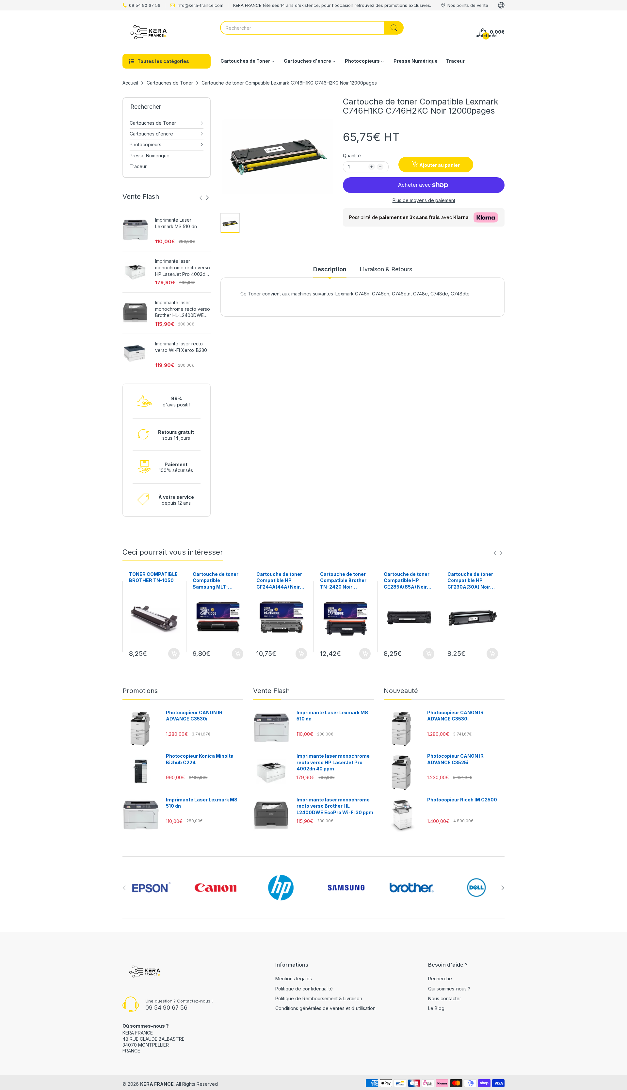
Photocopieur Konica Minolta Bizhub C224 (199, 759)
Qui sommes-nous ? (449, 988)
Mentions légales (293, 978)
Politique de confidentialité (304, 988)
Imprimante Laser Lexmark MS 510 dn (176, 223)
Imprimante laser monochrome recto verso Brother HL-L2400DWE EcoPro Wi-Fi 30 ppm (182, 309)
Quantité (352, 155)
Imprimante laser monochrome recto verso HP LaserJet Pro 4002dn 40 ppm (182, 267)
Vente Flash (271, 691)
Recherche (440, 978)
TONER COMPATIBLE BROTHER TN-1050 (153, 577)
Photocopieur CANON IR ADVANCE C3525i (455, 759)
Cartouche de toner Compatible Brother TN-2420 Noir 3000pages (343, 580)
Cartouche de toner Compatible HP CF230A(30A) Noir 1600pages (470, 580)
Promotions (140, 691)
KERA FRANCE (157, 1084)
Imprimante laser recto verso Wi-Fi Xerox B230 (181, 347)
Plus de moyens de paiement (424, 200)
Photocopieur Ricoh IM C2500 (462, 799)
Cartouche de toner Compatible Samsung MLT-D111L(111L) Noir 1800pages (215, 580)
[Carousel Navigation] (204, 198)
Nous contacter (444, 998)
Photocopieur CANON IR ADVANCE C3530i (194, 716)
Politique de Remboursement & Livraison (318, 998)
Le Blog (436, 1008)
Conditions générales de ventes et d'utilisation (325, 1008)
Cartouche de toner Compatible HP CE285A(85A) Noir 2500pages (406, 580)
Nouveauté (401, 691)
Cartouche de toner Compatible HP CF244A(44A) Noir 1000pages (279, 580)
